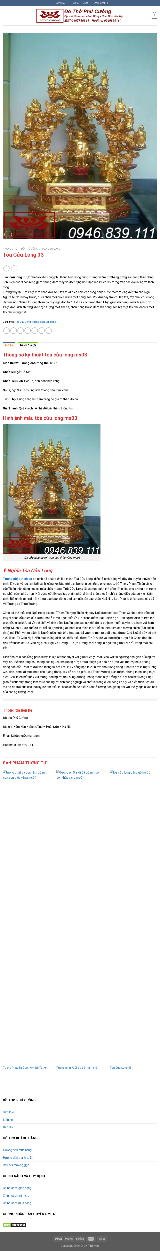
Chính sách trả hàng (16, 1195)
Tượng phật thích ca (17, 579)
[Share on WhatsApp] (6, 330)
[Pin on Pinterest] (34, 330)
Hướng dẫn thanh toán (18, 1158)
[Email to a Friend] (27, 330)
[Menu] (5, 16)
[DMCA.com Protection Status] (15, 1225)
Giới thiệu (9, 1112)
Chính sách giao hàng (17, 1188)
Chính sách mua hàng (17, 1203)
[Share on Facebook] (13, 330)
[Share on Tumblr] (48, 330)
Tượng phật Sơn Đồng (44, 321)
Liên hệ (8, 1120)
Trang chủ (10, 248)
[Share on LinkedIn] (41, 330)
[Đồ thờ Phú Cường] (80, 15)
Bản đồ (8, 1127)
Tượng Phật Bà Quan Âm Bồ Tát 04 (25, 1067)
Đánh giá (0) (28, 345)
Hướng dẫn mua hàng (17, 1150)
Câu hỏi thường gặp (16, 1165)
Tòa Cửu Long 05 (121, 1067)
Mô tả (9, 345)
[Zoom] (8, 234)
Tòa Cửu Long (51, 248)
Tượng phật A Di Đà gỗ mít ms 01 (77, 1067)
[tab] (9, 345)
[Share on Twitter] (20, 330)
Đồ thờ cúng (29, 248)
